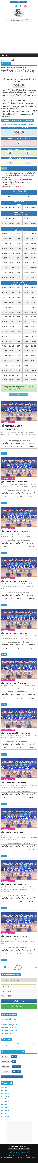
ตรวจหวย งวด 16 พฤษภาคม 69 (16, 733)
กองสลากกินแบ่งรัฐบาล (30, 486)
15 (25, 967)
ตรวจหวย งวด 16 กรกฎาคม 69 (16, 531)
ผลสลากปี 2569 (5, 1087)
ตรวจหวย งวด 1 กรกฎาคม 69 (15, 581)
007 (2, 638)
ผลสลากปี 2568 (5, 1090)
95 (10, 688)
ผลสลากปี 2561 (5, 1110)
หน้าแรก (5, 60)
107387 (7, 737)
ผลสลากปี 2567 (5, 1093)
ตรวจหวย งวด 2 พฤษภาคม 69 (16, 783)
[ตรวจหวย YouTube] (25, 6)
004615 (4, 434)
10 (21, 967)
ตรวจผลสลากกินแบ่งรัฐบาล (10, 839)
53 (13, 434)
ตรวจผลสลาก (33, 889)
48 (14, 638)
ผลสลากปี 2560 (5, 1113)
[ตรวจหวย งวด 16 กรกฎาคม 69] (19, 517)
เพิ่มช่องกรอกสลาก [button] (19, 1001)
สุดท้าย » (20, 969)
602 (20, 737)
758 (19, 638)
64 (6, 941)
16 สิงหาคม (9, 434)
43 (11, 787)
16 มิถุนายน (6, 638)
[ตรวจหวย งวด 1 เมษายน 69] (19, 870)
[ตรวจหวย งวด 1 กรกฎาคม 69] (19, 566)
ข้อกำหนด (12, 1152)
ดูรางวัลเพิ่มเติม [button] (7, 1077)
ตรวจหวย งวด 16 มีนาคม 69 (15, 936)
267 (7, 787)
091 (4, 737)
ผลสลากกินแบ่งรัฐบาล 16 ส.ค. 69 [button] (18, 395)
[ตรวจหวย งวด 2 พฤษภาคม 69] (19, 768)
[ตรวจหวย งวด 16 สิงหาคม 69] (19, 410)
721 (16, 638)
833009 (10, 941)
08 (1, 737)
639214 (11, 536)
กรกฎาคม (26, 536)
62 (6, 586)
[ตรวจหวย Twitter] (16, 6)
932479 (9, 486)
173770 (7, 688)
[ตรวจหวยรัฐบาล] (19, 13)
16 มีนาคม (3, 941)
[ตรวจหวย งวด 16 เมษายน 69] (19, 817)
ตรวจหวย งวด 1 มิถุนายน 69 (15, 683)
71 (14, 536)
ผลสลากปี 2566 (5, 1096)
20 (29, 967)
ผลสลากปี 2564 (5, 1102)
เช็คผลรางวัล (19, 1006)
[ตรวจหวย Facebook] (12, 6)
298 (17, 737)
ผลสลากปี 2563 (5, 1104)
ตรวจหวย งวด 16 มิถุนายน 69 (15, 633)
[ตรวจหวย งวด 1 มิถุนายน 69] (19, 668)
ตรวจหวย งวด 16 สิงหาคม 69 (8, 1019)
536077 (15, 787)
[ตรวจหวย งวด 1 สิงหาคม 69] (19, 467)
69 (5, 486)
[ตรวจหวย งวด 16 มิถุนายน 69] (19, 618)
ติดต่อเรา (34, 1158)
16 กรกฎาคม (5, 536)
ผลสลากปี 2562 (5, 1107)
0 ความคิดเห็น (29, 484)
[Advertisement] (19, 38)
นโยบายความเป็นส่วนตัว (22, 1152)
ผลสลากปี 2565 (5, 1099)
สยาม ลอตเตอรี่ (21, 432)
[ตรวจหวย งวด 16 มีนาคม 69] (19, 922)
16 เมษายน (4, 837)
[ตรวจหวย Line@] (20, 6)
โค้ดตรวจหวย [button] (18, 1077)
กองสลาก (26, 434)
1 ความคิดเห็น (30, 432)
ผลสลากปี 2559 (5, 1116)
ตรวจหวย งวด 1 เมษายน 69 (15, 884)
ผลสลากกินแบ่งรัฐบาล (8, 422)
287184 (11, 638)
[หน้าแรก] (3, 55)
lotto (19, 434)
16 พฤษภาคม (13, 737)
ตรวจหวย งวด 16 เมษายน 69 (15, 832)
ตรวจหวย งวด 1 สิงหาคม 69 (15, 482)
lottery (16, 434)
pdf (22, 434)
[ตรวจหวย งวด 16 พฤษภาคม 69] (19, 718)
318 (10, 787)
